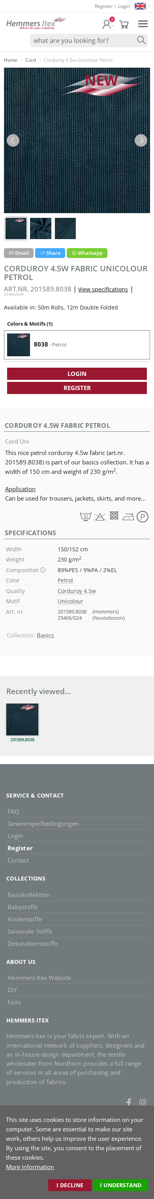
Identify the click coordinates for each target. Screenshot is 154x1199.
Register (104, 6)
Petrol (65, 580)
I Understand (120, 1185)
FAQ (13, 811)
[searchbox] (89, 40)
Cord (30, 60)
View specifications (103, 289)
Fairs (14, 1002)
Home (10, 60)
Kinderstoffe (25, 919)
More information (30, 1167)
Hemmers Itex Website (39, 978)
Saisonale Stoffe (30, 931)
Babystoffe (23, 907)
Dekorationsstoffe (33, 943)
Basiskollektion (29, 895)
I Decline (69, 1185)
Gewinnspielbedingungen (43, 823)
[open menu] (142, 23)
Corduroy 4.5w (77, 591)
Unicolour (70, 601)
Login (124, 6)
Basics (45, 635)
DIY (12, 990)
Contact (18, 860)
